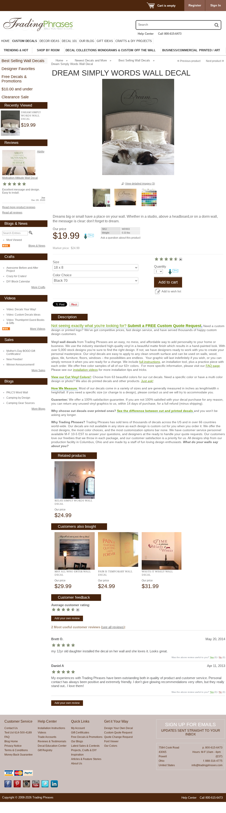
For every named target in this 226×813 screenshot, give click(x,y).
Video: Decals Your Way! (21, 309)
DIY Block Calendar (18, 281)
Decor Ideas (49, 41)
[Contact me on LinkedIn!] (54, 786)
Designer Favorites (18, 69)
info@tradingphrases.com (207, 765)
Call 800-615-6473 (169, 33)
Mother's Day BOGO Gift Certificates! (20, 352)
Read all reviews (12, 212)
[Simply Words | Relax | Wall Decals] (74, 480)
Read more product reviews (18, 207)
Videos (42, 732)
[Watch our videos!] (35, 786)
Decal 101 (69, 41)
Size (56, 262)
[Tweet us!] (45, 786)
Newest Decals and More (91, 60)
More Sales (38, 370)
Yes (212, 657)
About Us (76, 763)
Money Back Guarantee (18, 754)
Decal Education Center (52, 745)
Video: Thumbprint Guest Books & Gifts (25, 321)
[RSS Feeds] (6, 246)
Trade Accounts (47, 737)
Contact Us (11, 728)
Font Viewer (111, 741)
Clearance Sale (15, 97)
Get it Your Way (116, 721)
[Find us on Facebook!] (7, 786)
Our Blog (86, 41)
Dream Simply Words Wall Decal (31, 115)
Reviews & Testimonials (52, 741)
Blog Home (11, 741)
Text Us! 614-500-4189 (18, 732)
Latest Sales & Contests (85, 745)
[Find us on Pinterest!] (17, 786)
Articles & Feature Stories (86, 759)
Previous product (188, 61)
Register (194, 5)
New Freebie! (14, 359)
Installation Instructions (51, 728)
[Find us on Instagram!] (26, 786)
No (220, 657)
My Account (78, 728)
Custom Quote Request (118, 732)
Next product (215, 61)
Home (5, 41)
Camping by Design (18, 397)
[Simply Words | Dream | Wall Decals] (10, 123)
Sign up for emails (190, 724)
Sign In (215, 5)
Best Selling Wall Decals (23, 61)
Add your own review (67, 618)
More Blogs (38, 408)
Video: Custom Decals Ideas (23, 314)
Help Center (146, 33)
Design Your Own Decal (118, 728)
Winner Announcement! (20, 364)
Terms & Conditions (16, 750)
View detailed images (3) (140, 183)
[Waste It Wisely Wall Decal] (162, 551)
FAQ (6, 737)
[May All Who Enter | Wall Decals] (74, 551)
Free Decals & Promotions (14, 78)
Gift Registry (45, 750)
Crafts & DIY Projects (133, 41)
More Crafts (38, 287)
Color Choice (62, 275)
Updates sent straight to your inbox (190, 732)
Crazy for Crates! (16, 276)
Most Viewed (14, 240)
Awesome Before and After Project (22, 269)
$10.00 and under (17, 89)
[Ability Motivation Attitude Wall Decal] (18, 174)
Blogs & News (36, 245)
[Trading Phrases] (35, 24)
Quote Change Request (118, 737)
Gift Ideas (105, 41)
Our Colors (110, 745)
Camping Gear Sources (20, 403)
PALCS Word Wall (17, 392)
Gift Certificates (80, 732)
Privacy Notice (13, 745)
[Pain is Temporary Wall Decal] (118, 549)
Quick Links (80, 721)
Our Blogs (77, 741)
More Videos (37, 328)
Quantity (160, 266)
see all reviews (113, 627)
